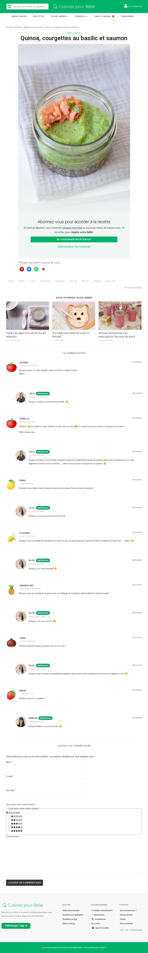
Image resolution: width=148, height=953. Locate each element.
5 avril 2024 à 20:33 (27, 536)
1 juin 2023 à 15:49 (36, 722)
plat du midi (110, 281)
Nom (9, 762)
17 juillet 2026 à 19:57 (28, 366)
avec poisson (45, 281)
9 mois (10, 281)
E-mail (10, 776)
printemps (97, 281)
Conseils (80, 16)
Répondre (137, 362)
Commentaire (13, 836)
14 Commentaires (133, 287)
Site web (10, 790)
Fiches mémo (58, 16)
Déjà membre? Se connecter (74, 246)
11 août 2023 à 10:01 (27, 641)
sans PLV (85, 281)
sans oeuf (73, 281)
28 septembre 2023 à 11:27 (39, 617)
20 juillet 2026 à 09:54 (38, 397)
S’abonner (127, 16)
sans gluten (60, 281)
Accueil (9, 27)
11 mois (32, 281)
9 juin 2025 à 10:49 (36, 511)
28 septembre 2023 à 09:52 (29, 589)
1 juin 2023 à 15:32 (26, 694)
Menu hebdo (19, 16)
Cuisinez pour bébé (74, 6)
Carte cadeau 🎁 (104, 16)
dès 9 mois (74, 33)
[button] (15, 926)
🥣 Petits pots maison (33, 27)
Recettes (38, 16)
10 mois (21, 281)
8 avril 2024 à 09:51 (36, 564)
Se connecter (135, 6)
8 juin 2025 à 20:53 (26, 484)
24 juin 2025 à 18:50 (27, 422)
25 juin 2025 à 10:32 (36, 455)
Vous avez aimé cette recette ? (21, 804)
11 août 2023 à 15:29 (37, 669)
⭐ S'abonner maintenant (74, 239)
